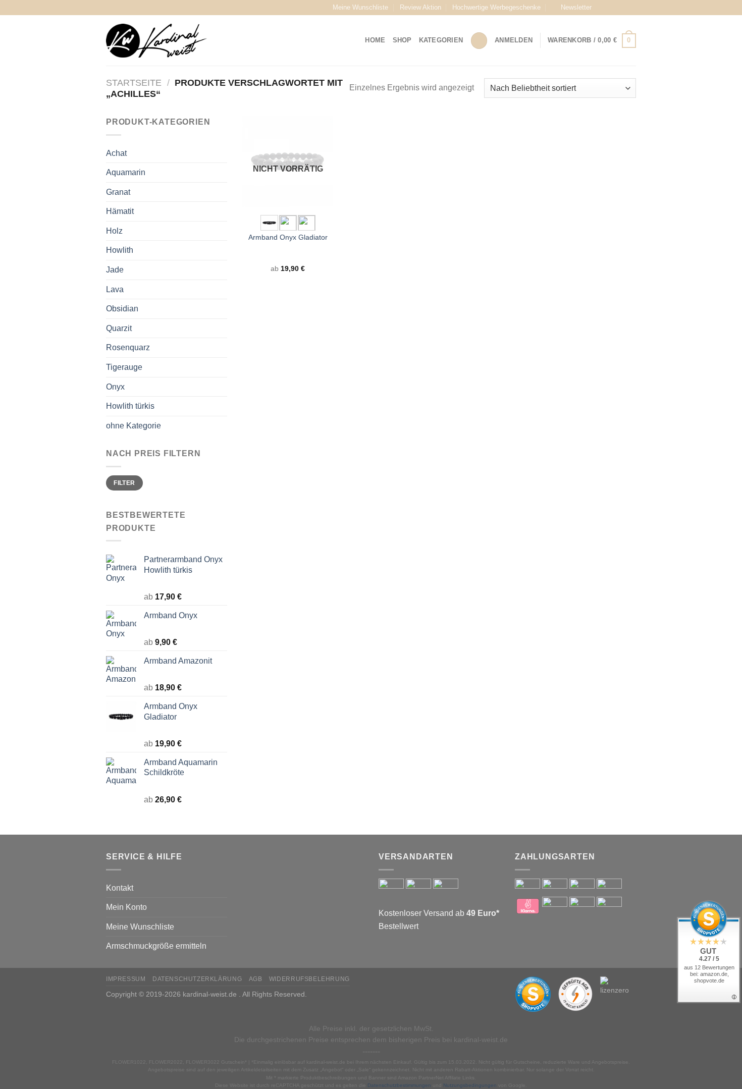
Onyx (115, 387)
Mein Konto (126, 907)
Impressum (126, 979)
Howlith (119, 250)
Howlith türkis (130, 406)
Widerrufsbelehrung (309, 979)
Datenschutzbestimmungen (399, 1085)
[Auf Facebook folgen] (602, 7)
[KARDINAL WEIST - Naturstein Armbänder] (156, 41)
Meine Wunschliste (360, 7)
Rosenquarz (128, 347)
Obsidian (122, 308)
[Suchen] (479, 40)
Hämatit (120, 211)
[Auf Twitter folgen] (621, 7)
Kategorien (441, 40)
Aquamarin (125, 172)
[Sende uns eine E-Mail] (631, 7)
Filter (124, 482)
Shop (402, 40)
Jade (115, 269)
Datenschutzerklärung (197, 979)
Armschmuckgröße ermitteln (156, 946)
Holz (114, 231)
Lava (115, 289)
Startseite (134, 82)
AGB (255, 979)
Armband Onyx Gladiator (288, 237)
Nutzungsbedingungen (470, 1085)
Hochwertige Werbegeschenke (496, 7)
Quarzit (119, 328)
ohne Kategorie (133, 425)
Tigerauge (124, 367)
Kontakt (119, 888)
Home (375, 40)
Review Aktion (420, 7)
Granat (118, 192)
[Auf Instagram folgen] (612, 7)
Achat (116, 153)
